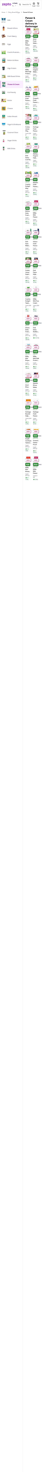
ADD (28, 32)
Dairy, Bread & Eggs (14, 12)
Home (3, 12)
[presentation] (7, 12)
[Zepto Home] (6, 4)
